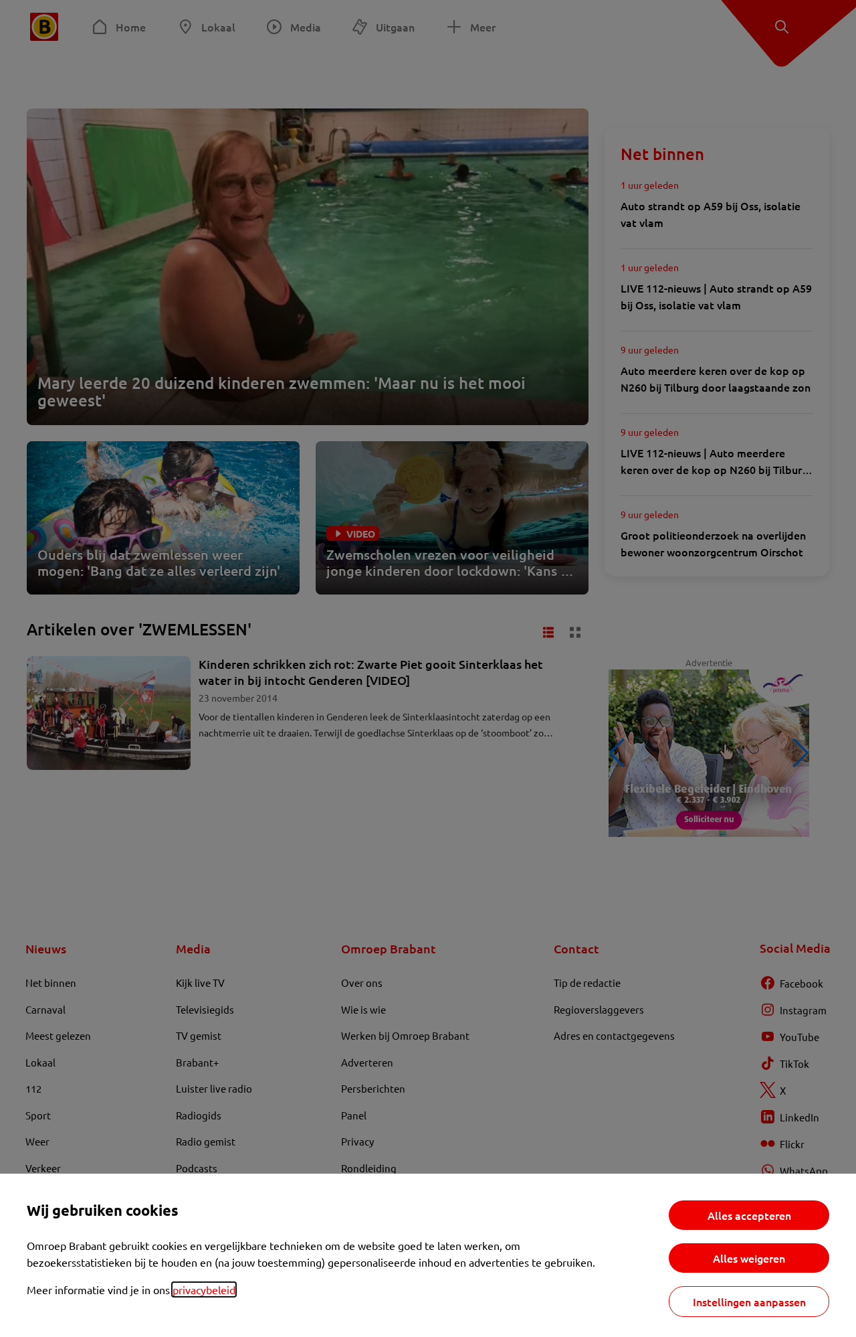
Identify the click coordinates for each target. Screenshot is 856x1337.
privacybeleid (204, 1289)
